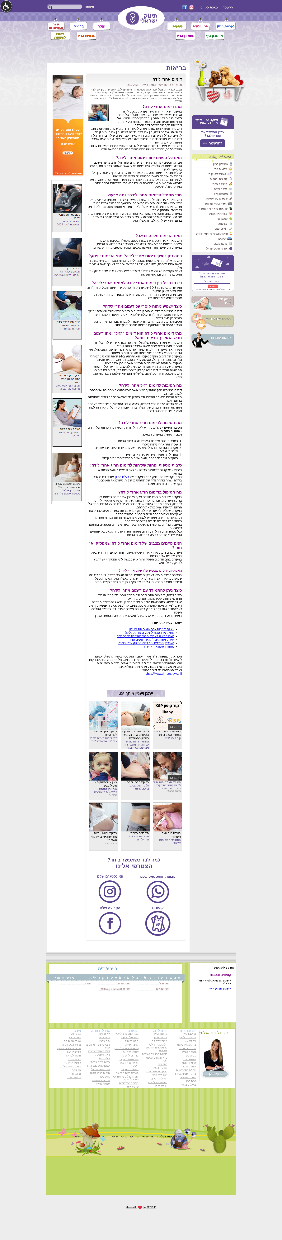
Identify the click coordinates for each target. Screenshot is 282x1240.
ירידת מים (104, 1033)
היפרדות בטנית (139, 833)
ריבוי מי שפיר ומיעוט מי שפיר (98, 1046)
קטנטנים (223, 218)
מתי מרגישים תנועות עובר (156, 1059)
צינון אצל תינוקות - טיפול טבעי (106, 784)
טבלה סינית (190, 1055)
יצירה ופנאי (220, 228)
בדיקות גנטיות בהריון (185, 1073)
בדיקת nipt (190, 1041)
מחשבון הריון (220, 164)
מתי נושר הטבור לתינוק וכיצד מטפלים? (149, 632)
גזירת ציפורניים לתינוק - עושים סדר (151, 639)
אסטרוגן (86, 983)
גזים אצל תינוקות (130, 1037)
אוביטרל (164, 983)
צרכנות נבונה (220, 243)
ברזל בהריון (104, 1037)
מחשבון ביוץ (221, 193)
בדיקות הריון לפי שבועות (154, 1054)
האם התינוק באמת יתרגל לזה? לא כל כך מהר (145, 636)
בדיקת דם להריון (187, 1037)
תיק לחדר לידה (159, 1078)
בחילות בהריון (160, 1067)
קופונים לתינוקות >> (220, 988)
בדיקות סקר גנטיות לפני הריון (105, 733)
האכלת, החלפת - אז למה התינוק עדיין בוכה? (146, 643)
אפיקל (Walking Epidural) (115, 989)
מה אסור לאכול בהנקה (69, 1048)
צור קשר (76, 1070)
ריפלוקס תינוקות (130, 1069)
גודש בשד (105, 1076)
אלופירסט (76, 1033)
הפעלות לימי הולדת (70, 1066)
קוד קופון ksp (74, 1052)
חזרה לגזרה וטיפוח (216, 203)
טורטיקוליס (133, 1086)
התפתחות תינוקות (129, 1059)
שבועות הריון (220, 168)
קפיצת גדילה (132, 1044)
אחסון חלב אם (131, 1052)
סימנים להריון (189, 1052)
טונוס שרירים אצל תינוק (126, 1048)
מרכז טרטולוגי (188, 1062)
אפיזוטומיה (162, 989)
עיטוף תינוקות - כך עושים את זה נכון (151, 629)
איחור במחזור (189, 1066)
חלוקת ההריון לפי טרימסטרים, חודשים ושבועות (156, 1047)
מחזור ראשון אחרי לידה (159, 646)
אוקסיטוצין (123, 983)
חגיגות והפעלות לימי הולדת (212, 233)
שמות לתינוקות (217, 173)
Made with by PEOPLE (141, 1207)
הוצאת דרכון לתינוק (100, 1073)
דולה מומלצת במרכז (99, 1051)
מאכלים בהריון (219, 183)
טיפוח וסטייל (74, 1059)
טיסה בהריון (75, 1037)
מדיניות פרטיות (118, 1136)
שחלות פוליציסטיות (186, 1070)
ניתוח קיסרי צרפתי (100, 1062)
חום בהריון (104, 1041)
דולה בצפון (104, 1058)
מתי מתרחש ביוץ (187, 1048)
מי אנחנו (76, 1073)
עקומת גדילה (103, 1084)
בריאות (176, 67)
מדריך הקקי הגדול (71, 1044)
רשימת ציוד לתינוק (157, 1082)
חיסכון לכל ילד (73, 1055)
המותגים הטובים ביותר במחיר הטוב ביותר (167, 733)
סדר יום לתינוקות (130, 1055)
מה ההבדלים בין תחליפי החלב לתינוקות (126, 1078)
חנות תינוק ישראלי (100, 1069)
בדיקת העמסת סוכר (156, 1071)
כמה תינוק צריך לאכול (127, 1033)
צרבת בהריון (160, 1086)
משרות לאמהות (218, 213)
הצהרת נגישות (83, 1136)
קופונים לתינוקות (72, 1062)
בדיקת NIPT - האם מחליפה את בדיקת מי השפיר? (104, 836)
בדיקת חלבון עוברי (137, 782)
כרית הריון (191, 1081)
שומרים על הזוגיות (217, 198)
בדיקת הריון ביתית (186, 1044)
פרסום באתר (74, 1077)
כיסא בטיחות (132, 1041)
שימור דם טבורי (188, 1077)
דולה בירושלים (102, 1054)
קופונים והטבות (219, 178)
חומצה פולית (189, 1059)
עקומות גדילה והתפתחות (213, 208)
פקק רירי (162, 1064)
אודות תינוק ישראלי (216, 248)
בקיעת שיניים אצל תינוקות (129, 1064)
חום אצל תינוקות (101, 1080)
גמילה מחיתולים (72, 1041)
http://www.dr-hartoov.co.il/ (164, 673)
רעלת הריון (122, 477)
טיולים (222, 238)
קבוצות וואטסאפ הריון (98, 1065)
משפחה (222, 223)
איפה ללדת (220, 188)
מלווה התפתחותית (129, 1083)
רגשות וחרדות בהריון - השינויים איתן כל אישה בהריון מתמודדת (135, 735)
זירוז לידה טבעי (159, 1075)
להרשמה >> (212, 143)
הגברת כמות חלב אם (127, 1073)
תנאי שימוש (100, 1136)
